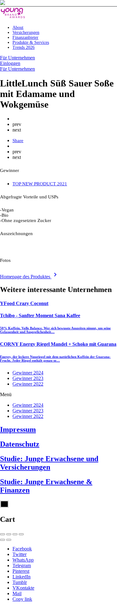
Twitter (19, 554)
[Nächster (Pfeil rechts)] (8, 540)
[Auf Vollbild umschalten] (14, 534)
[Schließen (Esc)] (2, 534)
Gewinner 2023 (27, 378)
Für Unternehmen (17, 57)
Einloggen (10, 63)
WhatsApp (23, 560)
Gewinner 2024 (27, 372)
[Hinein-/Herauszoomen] (21, 534)
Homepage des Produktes (29, 276)
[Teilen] (8, 534)
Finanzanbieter (25, 37)
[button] (58, 394)
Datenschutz (19, 444)
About (17, 27)
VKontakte (23, 588)
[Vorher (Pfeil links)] (2, 540)
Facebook (22, 548)
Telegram (21, 565)
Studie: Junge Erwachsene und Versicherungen (49, 463)
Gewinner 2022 (27, 384)
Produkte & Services (30, 42)
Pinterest (20, 571)
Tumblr (19, 582)
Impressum (18, 429)
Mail (17, 593)
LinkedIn (21, 576)
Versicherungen (25, 32)
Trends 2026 (23, 47)
